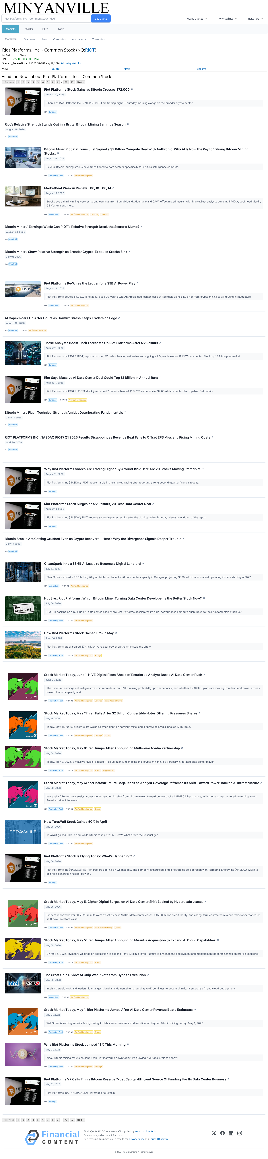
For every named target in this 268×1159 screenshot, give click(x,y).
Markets (10, 29)
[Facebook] (222, 1137)
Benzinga (52, 112)
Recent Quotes (194, 18)
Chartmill (13, 137)
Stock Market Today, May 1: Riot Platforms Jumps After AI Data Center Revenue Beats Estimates (120, 1010)
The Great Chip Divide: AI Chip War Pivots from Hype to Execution (96, 975)
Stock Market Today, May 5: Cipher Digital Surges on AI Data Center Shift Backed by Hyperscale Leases (125, 902)
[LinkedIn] (231, 1137)
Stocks (29, 29)
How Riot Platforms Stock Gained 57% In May (80, 633)
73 (72, 82)
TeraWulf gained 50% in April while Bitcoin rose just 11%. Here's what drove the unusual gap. (103, 834)
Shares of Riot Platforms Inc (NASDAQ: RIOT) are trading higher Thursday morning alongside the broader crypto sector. (120, 103)
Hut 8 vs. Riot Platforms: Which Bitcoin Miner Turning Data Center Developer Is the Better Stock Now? (124, 598)
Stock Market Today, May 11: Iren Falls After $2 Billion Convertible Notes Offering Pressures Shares (122, 713)
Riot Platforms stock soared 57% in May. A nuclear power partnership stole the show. (99, 646)
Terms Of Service (159, 1139)
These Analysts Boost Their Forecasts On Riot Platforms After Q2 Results (103, 343)
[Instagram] (239, 1137)
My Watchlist (225, 18)
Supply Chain (108, 770)
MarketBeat (54, 214)
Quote (56, 69)
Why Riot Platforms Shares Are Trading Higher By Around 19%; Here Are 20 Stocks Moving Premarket (124, 469)
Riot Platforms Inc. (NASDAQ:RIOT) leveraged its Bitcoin (80, 1092)
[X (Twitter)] (214, 1137)
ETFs (45, 29)
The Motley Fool (56, 176)
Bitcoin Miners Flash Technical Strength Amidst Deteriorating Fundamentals (66, 412)
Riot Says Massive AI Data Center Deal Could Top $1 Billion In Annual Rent (103, 378)
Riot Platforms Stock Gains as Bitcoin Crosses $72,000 (88, 89)
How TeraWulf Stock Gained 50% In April (77, 822)
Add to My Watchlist (71, 63)
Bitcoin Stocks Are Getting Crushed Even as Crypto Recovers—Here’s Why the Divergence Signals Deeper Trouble (95, 539)
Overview (29, 39)
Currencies (59, 39)
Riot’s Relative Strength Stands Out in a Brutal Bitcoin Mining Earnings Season (67, 124)
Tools (61, 29)
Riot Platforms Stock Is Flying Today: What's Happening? (90, 856)
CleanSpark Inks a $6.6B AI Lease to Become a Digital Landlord (94, 564)
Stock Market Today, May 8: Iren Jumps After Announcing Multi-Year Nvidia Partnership (113, 748)
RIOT (90, 50)
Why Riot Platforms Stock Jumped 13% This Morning (86, 1044)
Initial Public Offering (113, 701)
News (44, 39)
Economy (104, 214)
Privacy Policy (136, 1139)
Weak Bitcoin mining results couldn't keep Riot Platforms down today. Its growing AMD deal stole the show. (112, 1057)
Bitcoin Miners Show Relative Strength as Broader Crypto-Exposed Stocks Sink (68, 252)
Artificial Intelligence (83, 176)
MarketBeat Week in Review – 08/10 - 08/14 (79, 188)
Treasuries (98, 39)
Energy (98, 656)
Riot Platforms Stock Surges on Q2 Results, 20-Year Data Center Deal (99, 504)
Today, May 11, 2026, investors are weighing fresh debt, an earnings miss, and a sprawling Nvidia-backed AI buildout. (119, 726)
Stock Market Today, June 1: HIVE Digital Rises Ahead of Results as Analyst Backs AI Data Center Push (125, 675)
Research (201, 69)
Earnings (94, 214)
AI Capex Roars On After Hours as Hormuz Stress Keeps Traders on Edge (63, 318)
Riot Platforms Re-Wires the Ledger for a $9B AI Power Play (91, 283)
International (78, 39)
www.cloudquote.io (145, 1131)
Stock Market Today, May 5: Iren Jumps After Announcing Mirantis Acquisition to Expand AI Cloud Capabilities (131, 940)
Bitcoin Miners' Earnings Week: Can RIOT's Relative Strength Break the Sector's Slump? (74, 227)
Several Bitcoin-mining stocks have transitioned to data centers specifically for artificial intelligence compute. (113, 166)
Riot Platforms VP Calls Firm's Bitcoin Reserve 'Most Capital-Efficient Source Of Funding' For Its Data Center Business (137, 1079)
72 (66, 82)
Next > (80, 82)
